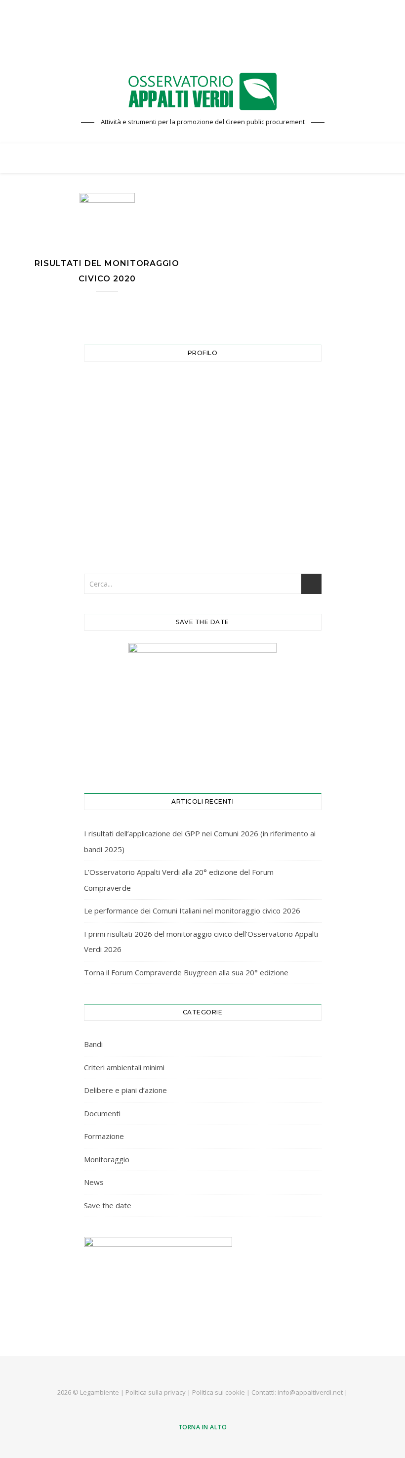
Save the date (107, 1205)
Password (112, 431)
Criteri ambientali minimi (124, 1067)
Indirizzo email (121, 387)
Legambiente (99, 1392)
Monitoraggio (106, 1159)
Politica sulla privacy (155, 1392)
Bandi (93, 1044)
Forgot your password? (202, 534)
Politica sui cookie (218, 1392)
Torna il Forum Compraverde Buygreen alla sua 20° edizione (186, 972)
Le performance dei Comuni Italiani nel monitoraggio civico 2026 (192, 910)
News (94, 1182)
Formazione (104, 1136)
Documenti (102, 1113)
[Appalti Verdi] (202, 91)
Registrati (260, 503)
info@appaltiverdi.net (310, 1392)
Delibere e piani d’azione (125, 1090)
